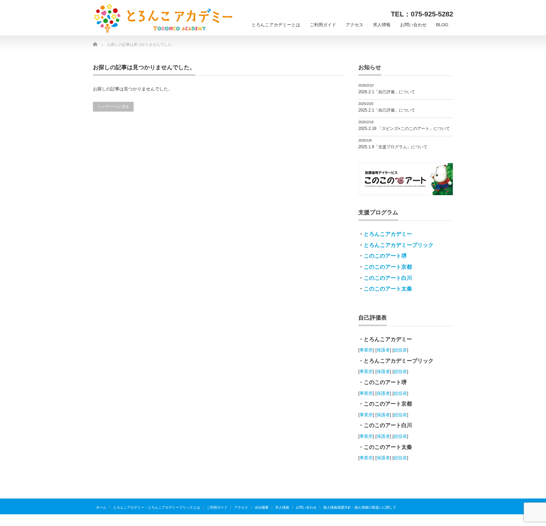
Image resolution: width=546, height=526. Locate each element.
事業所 (366, 349)
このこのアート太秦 (388, 289)
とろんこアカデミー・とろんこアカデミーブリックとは (156, 507)
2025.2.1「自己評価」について (386, 110)
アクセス (354, 24)
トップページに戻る (113, 106)
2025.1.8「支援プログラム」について (393, 146)
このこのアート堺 (385, 256)
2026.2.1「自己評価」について (386, 91)
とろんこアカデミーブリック (399, 245)
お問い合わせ (413, 24)
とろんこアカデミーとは (276, 24)
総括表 (400, 349)
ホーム (101, 507)
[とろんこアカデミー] (163, 18)
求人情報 (382, 24)
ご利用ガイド (323, 24)
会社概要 (262, 507)
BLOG (442, 24)
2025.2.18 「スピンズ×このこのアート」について (404, 128)
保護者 (383, 349)
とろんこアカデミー (388, 234)
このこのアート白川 (388, 278)
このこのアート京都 (388, 267)
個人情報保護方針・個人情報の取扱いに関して (359, 507)
